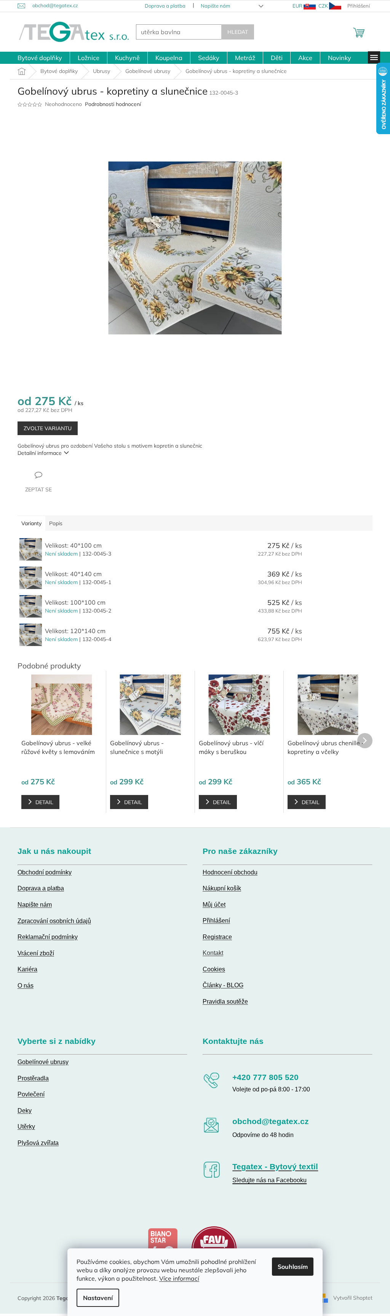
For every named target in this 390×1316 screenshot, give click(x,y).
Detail (42, 802)
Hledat (235, 32)
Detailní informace (37, 453)
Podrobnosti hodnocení (110, 104)
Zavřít (56, 474)
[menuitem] (37, 58)
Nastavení (95, 1298)
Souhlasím (290, 1266)
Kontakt (210, 953)
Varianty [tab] (29, 523)
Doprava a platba (162, 6)
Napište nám (212, 6)
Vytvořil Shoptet (350, 1297)
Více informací (177, 1278)
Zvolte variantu (45, 428)
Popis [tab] (53, 523)
